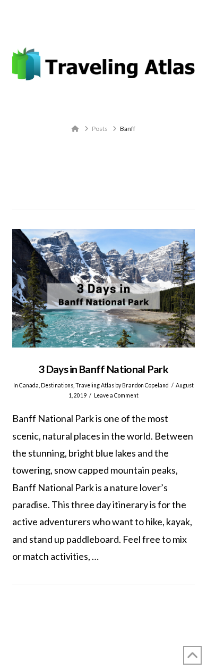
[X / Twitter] (97, 28)
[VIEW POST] (103, 288)
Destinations (57, 385)
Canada (29, 385)
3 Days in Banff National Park (103, 369)
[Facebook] (84, 28)
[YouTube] (110, 28)
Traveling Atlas (94, 385)
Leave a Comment (116, 395)
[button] (103, 106)
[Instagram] (123, 28)
